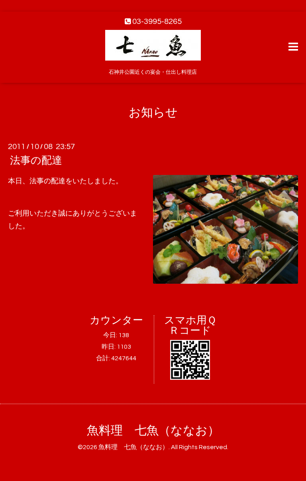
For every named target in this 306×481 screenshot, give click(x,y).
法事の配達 (36, 160)
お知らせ (153, 112)
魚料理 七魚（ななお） (153, 430)
